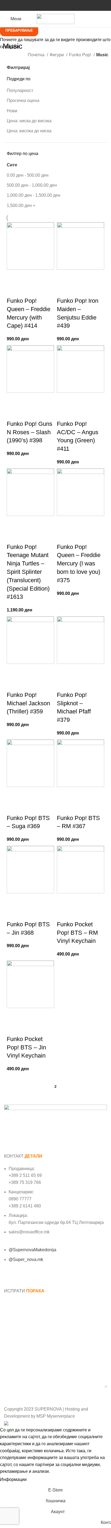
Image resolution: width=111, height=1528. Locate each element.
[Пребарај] (105, 19)
